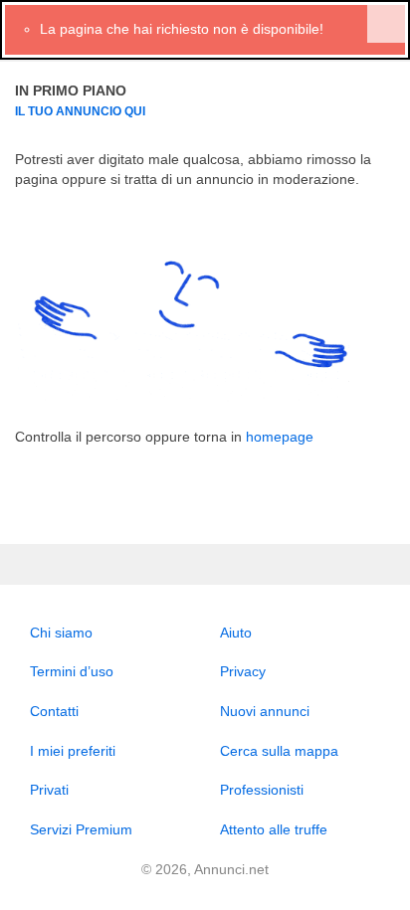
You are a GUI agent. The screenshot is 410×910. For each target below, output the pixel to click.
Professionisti (262, 790)
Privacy (243, 671)
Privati (49, 790)
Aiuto (236, 632)
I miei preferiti (72, 751)
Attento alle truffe (273, 829)
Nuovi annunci (264, 711)
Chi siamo (61, 632)
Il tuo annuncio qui (80, 110)
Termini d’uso (71, 671)
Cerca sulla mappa (279, 751)
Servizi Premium (81, 829)
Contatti (54, 711)
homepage (279, 437)
